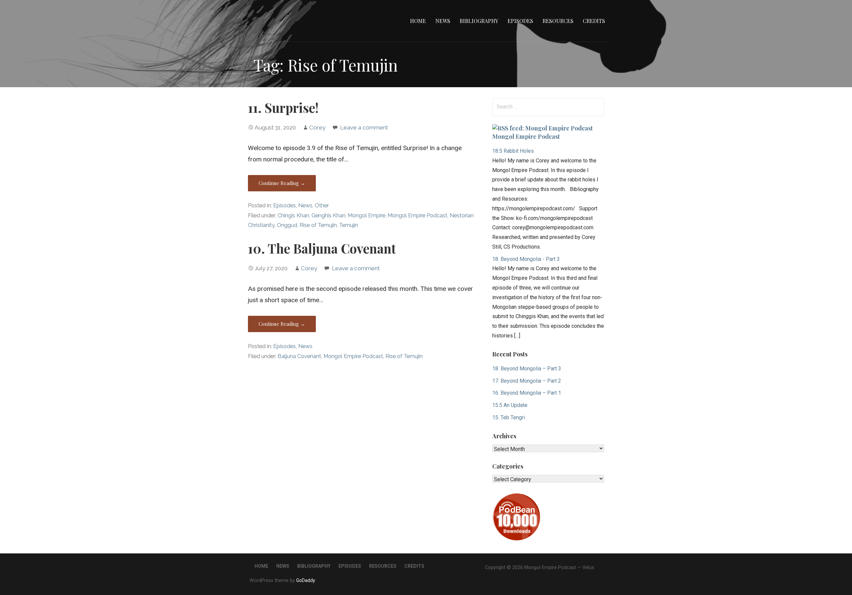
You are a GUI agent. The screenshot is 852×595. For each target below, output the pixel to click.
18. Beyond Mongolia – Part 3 (526, 368)
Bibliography (479, 20)
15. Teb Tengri (508, 417)
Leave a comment (364, 127)
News (442, 20)
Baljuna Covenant (299, 356)
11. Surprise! (283, 107)
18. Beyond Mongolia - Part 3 (526, 259)
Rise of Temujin (318, 225)
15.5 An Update (510, 405)
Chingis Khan (293, 215)
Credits (594, 20)
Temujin (348, 225)
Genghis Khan (328, 215)
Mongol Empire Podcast (417, 215)
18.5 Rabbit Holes (513, 151)
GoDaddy (305, 580)
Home (418, 20)
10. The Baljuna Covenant (322, 248)
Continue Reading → (282, 183)
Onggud (287, 225)
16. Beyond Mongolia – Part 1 (526, 393)
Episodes (520, 20)
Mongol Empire (366, 215)
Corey (317, 127)
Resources (557, 20)
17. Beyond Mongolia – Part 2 (526, 381)
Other (322, 205)
